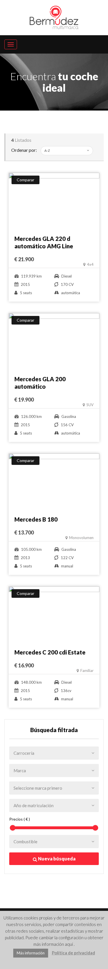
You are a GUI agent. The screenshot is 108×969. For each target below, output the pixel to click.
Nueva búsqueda (56, 858)
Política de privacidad (73, 952)
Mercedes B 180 (36, 519)
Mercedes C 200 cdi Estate (50, 652)
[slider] (13, 828)
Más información (31, 953)
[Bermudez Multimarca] (54, 16)
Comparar (25, 179)
